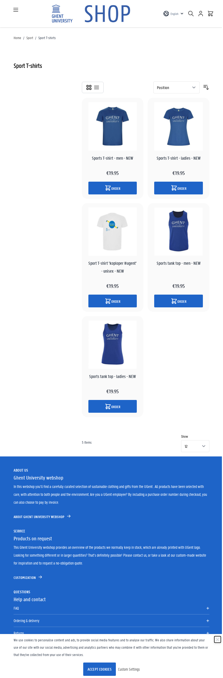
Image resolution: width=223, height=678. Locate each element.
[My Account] (200, 13)
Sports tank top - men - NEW (179, 263)
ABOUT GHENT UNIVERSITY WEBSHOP (39, 516)
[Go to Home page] (92, 13)
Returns (19, 633)
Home (17, 37)
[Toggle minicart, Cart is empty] (210, 13)
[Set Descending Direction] (206, 87)
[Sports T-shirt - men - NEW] (112, 126)
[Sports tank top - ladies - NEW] (112, 344)
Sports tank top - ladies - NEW (112, 376)
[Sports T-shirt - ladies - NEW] (178, 126)
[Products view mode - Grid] (89, 87)
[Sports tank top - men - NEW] (178, 231)
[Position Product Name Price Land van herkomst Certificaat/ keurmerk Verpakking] (176, 87)
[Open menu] (15, 9)
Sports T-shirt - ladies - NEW (179, 158)
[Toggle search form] (191, 13)
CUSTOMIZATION (25, 577)
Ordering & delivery (26, 620)
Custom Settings (129, 669)
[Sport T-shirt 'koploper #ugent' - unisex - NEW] (112, 231)
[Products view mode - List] (96, 87)
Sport (29, 37)
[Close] (217, 639)
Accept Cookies (100, 669)
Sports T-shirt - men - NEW (112, 158)
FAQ (16, 608)
